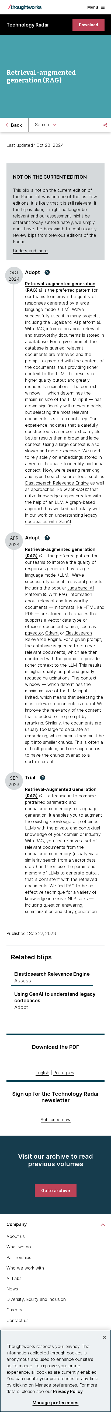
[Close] (104, 1337)
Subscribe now (56, 1119)
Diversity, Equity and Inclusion (36, 1299)
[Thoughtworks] (24, 7)
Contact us (17, 1320)
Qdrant (52, 633)
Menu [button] (92, 7)
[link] (88, 25)
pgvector (34, 633)
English (42, 1072)
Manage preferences (56, 1402)
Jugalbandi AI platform (73, 322)
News (12, 1288)
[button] (47, 272)
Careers (14, 1309)
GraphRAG (74, 489)
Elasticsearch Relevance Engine (57, 483)
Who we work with (25, 1268)
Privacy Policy (68, 1391)
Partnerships (18, 1257)
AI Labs (14, 1278)
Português (63, 1072)
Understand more (30, 250)
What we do (18, 1246)
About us (15, 1236)
